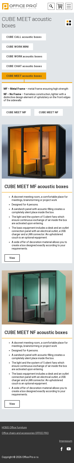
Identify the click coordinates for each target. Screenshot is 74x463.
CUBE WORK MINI (17, 46)
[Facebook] (61, 448)
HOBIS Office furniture (14, 427)
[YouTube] (68, 448)
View (12, 257)
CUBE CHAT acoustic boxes (24, 66)
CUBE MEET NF (48, 112)
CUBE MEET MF (16, 112)
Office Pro (20, 6)
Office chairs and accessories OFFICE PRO (25, 433)
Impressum (65, 441)
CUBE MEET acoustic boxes (24, 76)
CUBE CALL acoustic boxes (23, 37)
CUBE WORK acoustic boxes (24, 56)
